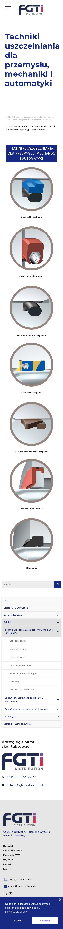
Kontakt (7, 864)
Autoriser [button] (45, 920)
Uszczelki (8, 846)
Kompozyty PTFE (11, 855)
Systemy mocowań (12, 850)
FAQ (5, 868)
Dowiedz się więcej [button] (16, 911)
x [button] (60, 899)
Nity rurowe (9, 859)
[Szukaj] (57, 584)
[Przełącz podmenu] (57, 615)
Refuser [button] (18, 920)
